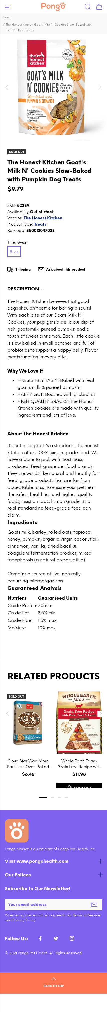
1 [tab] (43, 797)
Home (7, 17)
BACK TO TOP (53, 986)
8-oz (14, 251)
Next (100, 713)
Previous (7, 713)
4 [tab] (66, 797)
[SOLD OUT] (28, 723)
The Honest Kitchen (43, 218)
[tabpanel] (28, 734)
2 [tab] (52, 797)
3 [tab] (59, 797)
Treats (40, 224)
